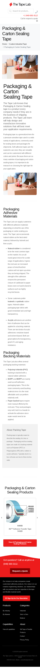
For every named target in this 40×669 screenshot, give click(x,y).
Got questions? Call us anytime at (18, 560)
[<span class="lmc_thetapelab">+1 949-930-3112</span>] (36, 12)
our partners (10, 589)
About (22, 624)
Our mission (7, 581)
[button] (37, 21)
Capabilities (8, 624)
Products (6, 605)
